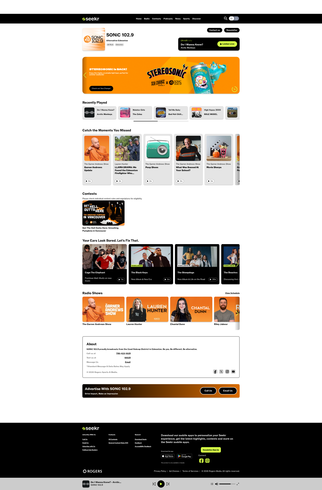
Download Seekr (141, 439)
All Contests (113, 439)
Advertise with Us (88, 446)
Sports (186, 18)
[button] (191, 313)
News (178, 18)
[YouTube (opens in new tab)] (233, 371)
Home (139, 18)
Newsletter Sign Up (211, 450)
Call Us (208, 390)
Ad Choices (174, 471)
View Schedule (232, 293)
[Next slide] (237, 75)
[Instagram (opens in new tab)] (227, 371)
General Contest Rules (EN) (118, 443)
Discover (196, 18)
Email (128, 362)
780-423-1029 (123, 353)
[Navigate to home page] (90, 19)
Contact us (214, 30)
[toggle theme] (234, 18)
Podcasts (168, 18)
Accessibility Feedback (143, 446)
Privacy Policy (160, 471)
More (94, 75)
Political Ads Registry (90, 450)
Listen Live (228, 43)
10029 (127, 357)
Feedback (138, 443)
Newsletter (231, 30)
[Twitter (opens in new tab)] (221, 371)
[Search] (226, 18)
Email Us (228, 390)
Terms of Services (190, 471)
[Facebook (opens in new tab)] (215, 371)
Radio (147, 18)
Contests (156, 18)
